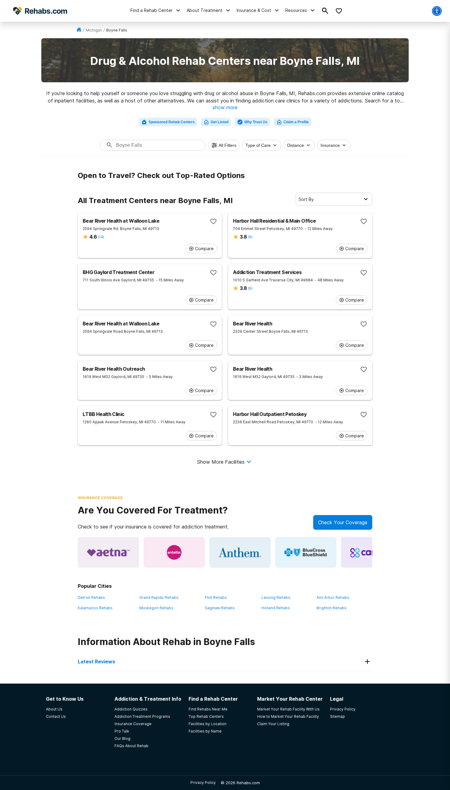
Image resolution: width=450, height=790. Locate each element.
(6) (250, 237)
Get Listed (219, 122)
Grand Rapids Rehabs (158, 597)
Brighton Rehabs (332, 608)
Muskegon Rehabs (156, 608)
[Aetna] (108, 552)
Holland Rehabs (275, 608)
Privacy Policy (203, 782)
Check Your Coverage (342, 522)
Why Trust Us (256, 122)
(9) (250, 288)
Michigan (94, 30)
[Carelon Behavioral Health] (371, 552)
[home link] (79, 30)
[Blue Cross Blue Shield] (305, 552)
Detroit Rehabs (91, 597)
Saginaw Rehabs (220, 608)
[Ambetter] (174, 552)
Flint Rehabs (216, 597)
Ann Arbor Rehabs (333, 597)
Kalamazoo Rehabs (95, 608)
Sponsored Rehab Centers (171, 122)
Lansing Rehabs (275, 597)
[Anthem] (240, 552)
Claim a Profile (296, 122)
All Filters (227, 145)
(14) (101, 237)
